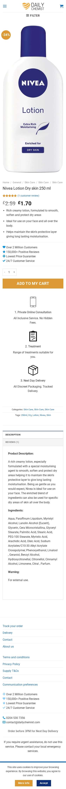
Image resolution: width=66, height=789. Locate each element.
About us (8, 646)
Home (6, 182)
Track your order (13, 626)
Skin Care (30, 182)
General (17, 182)
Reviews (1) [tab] (12, 442)
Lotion (36, 415)
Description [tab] (12, 434)
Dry (30, 415)
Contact (7, 639)
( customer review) (28, 195)
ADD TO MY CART (33, 283)
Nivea (42, 415)
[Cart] (61, 6)
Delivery (7, 632)
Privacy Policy (11, 664)
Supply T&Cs (11, 671)
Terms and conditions (16, 657)
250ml (24, 415)
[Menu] (5, 6)
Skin (48, 415)
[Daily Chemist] (33, 6)
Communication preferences (20, 684)
